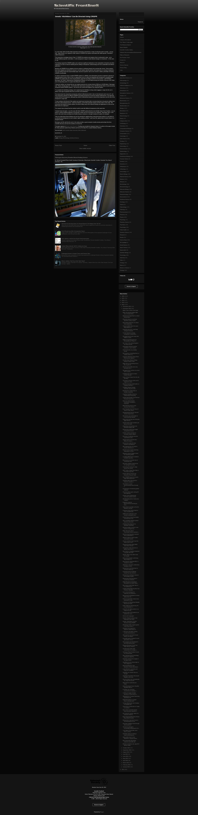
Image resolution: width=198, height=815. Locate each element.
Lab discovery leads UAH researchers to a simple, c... (130, 649)
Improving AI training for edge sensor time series (130, 467)
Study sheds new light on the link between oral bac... (131, 507)
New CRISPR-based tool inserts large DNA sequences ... (130, 477)
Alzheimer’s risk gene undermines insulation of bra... (131, 565)
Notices (122, 37)
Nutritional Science (74, 138)
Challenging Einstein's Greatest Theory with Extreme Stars (75, 253)
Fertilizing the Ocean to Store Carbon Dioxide (130, 374)
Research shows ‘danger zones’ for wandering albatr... (130, 454)
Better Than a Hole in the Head (130, 310)
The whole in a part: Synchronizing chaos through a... (130, 485)
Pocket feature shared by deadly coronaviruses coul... (131, 518)
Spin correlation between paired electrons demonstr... (130, 521)
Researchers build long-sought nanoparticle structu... (130, 430)
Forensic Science (124, 158)
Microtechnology (124, 186)
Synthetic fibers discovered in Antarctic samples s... (130, 481)
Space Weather (124, 47)
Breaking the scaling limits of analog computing (130, 391)
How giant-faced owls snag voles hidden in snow (131, 337)
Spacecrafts (123, 250)
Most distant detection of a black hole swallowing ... (131, 323)
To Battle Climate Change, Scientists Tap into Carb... (129, 388)
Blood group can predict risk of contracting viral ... (130, 460)
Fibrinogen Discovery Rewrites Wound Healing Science (71, 157)
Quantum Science (124, 232)
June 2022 (126, 756)
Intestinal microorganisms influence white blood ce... (130, 629)
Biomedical (122, 110)
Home (85, 145)
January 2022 (126, 766)
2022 (123, 304)
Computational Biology (125, 128)
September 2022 (127, 750)
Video (121, 260)
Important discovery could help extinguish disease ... (130, 330)
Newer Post (58, 145)
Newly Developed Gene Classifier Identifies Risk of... (131, 686)
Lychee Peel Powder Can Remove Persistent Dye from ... (131, 398)
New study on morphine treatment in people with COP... (131, 552)
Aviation (122, 95)
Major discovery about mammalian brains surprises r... (131, 531)
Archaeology (123, 83)
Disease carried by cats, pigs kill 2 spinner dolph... (131, 744)
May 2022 (125, 758)
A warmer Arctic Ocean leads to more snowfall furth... (130, 511)
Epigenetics (123, 153)
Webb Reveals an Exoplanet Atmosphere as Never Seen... (130, 582)
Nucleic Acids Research (71, 126)
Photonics (122, 214)
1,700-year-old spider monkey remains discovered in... (130, 632)
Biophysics (122, 113)
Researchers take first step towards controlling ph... (129, 443)
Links (121, 70)
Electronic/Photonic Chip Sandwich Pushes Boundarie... (131, 666)
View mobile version (85, 148)
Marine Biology (123, 174)
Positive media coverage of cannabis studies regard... (130, 433)
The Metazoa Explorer (125, 44)
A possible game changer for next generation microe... (131, 639)
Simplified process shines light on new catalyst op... (131, 663)
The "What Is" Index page (126, 42)
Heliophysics (123, 166)
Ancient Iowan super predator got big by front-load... (131, 423)
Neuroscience (123, 196)
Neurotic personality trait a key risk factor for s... (130, 367)
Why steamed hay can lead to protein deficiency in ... (130, 447)
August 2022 (126, 752)
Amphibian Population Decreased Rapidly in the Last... (131, 676)
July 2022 (125, 754)
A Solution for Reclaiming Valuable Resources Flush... (131, 603)
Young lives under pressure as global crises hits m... (130, 548)
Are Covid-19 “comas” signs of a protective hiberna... (131, 714)
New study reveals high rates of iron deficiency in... (130, 586)
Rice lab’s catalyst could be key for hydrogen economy (130, 464)
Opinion (122, 204)
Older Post (112, 145)
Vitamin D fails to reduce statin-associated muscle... (130, 538)
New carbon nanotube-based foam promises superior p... (130, 710)
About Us (122, 62)
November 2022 (127, 308)
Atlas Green (87, 47)
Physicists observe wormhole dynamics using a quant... (130, 320)
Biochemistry (123, 100)
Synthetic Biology (124, 252)
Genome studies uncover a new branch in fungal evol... (130, 528)
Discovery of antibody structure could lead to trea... (130, 437)
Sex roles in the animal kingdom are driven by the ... (130, 343)
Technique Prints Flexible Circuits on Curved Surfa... (131, 652)
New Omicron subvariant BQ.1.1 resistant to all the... (131, 562)
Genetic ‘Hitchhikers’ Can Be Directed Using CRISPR (130, 622)
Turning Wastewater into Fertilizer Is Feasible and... (131, 703)
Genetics (122, 161)
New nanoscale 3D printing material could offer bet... (129, 741)
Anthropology (123, 80)
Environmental (123, 148)
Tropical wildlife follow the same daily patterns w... (130, 326)
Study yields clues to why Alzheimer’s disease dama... (130, 737)
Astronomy (122, 88)
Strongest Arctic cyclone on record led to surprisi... (131, 371)
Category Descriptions (125, 39)
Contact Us (122, 60)
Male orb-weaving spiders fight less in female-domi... (130, 313)
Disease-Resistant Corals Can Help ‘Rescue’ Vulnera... (130, 646)
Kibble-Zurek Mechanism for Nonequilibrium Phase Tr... (130, 340)
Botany (121, 118)
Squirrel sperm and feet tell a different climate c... (130, 440)
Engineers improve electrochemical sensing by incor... (130, 504)
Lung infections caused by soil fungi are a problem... (130, 669)
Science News (123, 240)
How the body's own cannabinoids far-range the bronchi (131, 680)
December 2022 (127, 306)
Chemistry (122, 126)
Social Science (123, 245)
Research (122, 234)
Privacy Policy (123, 67)
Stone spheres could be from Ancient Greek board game (75, 238)
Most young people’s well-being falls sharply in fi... (130, 558)
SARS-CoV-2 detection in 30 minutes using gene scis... (130, 514)
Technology (123, 255)
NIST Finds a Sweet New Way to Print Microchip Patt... (131, 471)
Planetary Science (124, 222)
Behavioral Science (124, 98)
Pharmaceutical (124, 212)
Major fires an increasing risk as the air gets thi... (130, 364)
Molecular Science (124, 191)
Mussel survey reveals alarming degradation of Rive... (130, 450)
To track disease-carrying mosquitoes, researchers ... (130, 333)
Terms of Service (124, 65)
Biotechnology (123, 115)
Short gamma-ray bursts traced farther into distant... (130, 635)
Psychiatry (122, 224)
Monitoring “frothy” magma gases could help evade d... (131, 625)
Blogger (102, 812)
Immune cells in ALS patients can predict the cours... (131, 613)
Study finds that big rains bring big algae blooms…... (131, 420)
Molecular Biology (124, 189)
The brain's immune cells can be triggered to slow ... (131, 381)
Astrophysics (123, 90)
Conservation (123, 133)
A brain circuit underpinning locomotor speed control (129, 496)
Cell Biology (123, 123)
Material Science (124, 176)
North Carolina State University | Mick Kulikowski (74, 130)
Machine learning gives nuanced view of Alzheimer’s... (131, 535)
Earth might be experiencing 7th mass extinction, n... (130, 606)
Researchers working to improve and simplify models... (131, 575)
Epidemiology (123, 151)
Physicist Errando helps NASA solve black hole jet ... (130, 545)
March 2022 (126, 762)
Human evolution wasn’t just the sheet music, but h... (130, 541)
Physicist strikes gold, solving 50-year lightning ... (131, 492)
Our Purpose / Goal (125, 57)
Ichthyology (123, 169)
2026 (123, 296)
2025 (123, 298)
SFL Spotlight (123, 242)
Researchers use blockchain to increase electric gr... (130, 569)
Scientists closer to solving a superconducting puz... (130, 734)
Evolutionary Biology (125, 156)
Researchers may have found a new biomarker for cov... (130, 721)
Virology (122, 262)
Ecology (122, 141)
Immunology (123, 171)
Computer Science (124, 131)
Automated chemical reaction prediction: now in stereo (130, 347)
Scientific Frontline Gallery (126, 49)
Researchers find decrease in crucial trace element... (130, 579)
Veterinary (122, 257)
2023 (123, 302)
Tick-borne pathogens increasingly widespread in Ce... (131, 727)
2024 (123, 300)
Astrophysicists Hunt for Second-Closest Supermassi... (131, 413)
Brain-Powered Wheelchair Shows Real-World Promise (131, 717)
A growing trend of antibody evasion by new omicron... (130, 572)
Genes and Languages (128, 616)
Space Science (123, 247)
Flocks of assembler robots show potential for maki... (131, 599)
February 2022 (127, 764)
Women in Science (124, 267)
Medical (122, 179)
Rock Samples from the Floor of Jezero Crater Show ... (130, 409)
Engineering (123, 143)
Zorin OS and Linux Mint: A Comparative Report (73, 231)
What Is (122, 265)
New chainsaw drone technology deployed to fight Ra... (131, 656)
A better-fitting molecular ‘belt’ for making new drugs (74, 246)
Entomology (123, 146)
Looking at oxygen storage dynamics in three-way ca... (130, 693)
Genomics (122, 164)
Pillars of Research (124, 55)
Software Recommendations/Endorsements (130, 52)
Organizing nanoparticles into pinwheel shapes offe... (130, 426)
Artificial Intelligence (125, 85)
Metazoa (122, 181)
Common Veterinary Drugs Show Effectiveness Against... (131, 357)
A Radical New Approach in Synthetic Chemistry (129, 524)
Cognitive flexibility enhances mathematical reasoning (130, 394)
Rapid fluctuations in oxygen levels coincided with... (130, 700)
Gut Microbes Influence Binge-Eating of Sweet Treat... (130, 360)
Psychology (123, 227)
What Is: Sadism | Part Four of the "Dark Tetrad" (73, 261)
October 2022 (126, 747)
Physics (122, 217)
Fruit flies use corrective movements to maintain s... (130, 690)
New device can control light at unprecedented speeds (130, 416)
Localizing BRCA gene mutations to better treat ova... (131, 457)
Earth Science (123, 138)
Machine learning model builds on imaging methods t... (131, 384)
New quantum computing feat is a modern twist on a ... (131, 354)
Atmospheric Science (125, 93)
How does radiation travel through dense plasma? (131, 724)
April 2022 (125, 760)
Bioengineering (123, 103)
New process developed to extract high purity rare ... (131, 596)
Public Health (123, 229)
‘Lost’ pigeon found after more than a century (130, 731)
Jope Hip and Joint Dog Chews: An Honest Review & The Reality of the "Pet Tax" (81, 223)
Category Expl (123, 121)
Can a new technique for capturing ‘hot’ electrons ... (130, 592)
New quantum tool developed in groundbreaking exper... (130, 642)
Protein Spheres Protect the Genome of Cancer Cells (129, 474)
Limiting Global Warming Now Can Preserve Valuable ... (131, 589)
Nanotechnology (124, 194)
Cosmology (123, 136)
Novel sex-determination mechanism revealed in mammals (129, 402)
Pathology (122, 209)
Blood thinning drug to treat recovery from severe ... (129, 406)
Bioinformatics (123, 105)
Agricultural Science (125, 78)
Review (122, 237)
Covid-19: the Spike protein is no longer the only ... (131, 609)
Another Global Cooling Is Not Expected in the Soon (130, 618)
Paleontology (123, 207)
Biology (60, 138)
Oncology (122, 202)
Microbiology (66, 138)
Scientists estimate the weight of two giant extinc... (130, 659)
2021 (123, 769)
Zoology (122, 270)
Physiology (122, 219)
